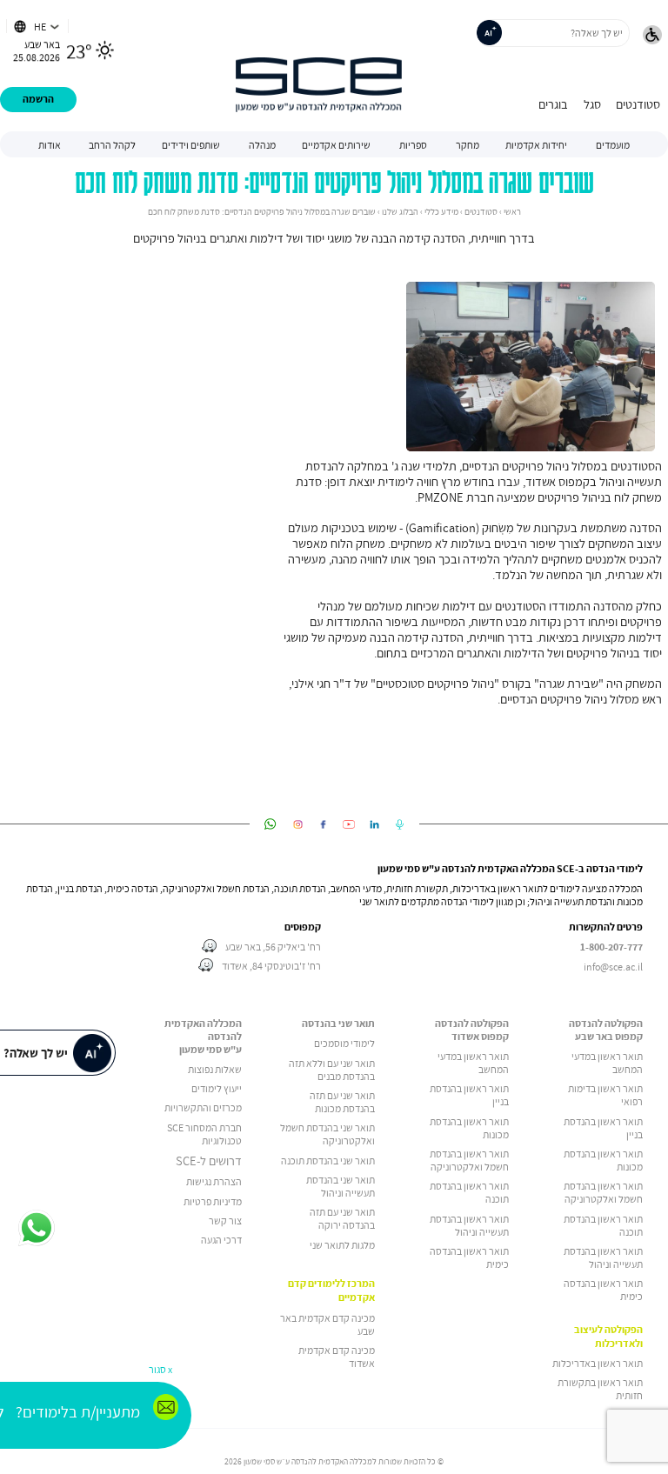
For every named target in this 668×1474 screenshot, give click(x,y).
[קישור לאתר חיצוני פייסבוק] (323, 824)
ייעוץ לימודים (216, 1088)
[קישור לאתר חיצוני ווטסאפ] (270, 824)
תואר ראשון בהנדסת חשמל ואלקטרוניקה (603, 1192)
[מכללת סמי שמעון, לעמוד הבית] (319, 65)
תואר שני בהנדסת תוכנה (328, 1160)
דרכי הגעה (221, 1239)
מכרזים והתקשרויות (203, 1107)
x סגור (160, 1369)
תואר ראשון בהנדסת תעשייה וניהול (603, 1257)
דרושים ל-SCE (209, 1161)
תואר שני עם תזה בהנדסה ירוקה (342, 1218)
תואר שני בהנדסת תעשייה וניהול (340, 1186)
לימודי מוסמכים (344, 1043)
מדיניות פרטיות (213, 1201)
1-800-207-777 (611, 947)
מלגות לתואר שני (342, 1244)
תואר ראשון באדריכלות (597, 1363)
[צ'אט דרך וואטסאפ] (37, 1228)
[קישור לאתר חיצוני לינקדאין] (374, 824)
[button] (652, 36)
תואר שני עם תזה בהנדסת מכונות (342, 1102)
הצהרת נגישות (214, 1181)
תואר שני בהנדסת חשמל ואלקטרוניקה (327, 1134)
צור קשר (225, 1220)
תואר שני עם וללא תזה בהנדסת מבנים (332, 1070)
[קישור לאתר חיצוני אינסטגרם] (297, 824)
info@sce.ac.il (613, 966)
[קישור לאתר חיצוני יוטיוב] (349, 824)
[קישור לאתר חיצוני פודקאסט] (399, 824)
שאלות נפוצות (215, 1069)
